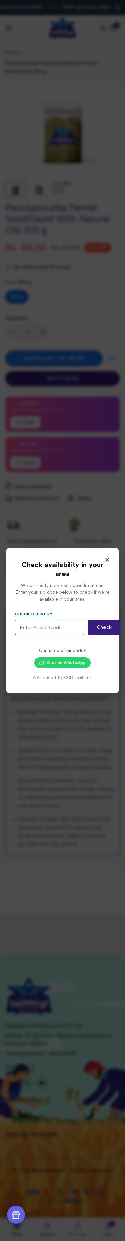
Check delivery (34, 614)
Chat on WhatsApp (66, 662)
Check (104, 627)
